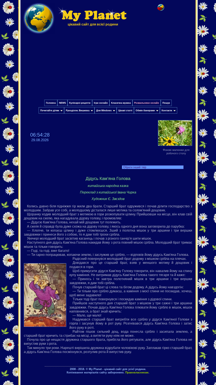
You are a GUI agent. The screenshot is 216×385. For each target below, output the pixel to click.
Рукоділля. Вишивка (77, 110)
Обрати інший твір (134, 167)
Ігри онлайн (101, 103)
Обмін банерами (145, 110)
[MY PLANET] (39, 35)
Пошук (166, 103)
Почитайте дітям (49, 110)
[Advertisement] (108, 68)
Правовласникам (136, 372)
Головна (51, 103)
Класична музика (121, 103)
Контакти (167, 110)
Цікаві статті (125, 110)
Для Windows (104, 110)
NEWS (62, 103)
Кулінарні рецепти (79, 103)
